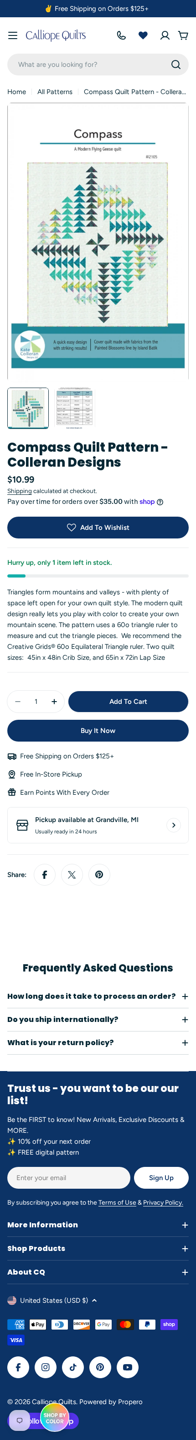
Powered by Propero (111, 1402)
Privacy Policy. (163, 1202)
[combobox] (98, 64)
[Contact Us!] (121, 35)
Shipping (19, 490)
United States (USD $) (54, 1300)
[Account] (165, 35)
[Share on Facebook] (45, 875)
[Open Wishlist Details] (143, 35)
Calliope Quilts (54, 1402)
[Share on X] (72, 875)
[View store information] (173, 825)
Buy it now (98, 731)
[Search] (175, 64)
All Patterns (54, 92)
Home (16, 92)
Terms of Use (117, 1202)
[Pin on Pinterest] (99, 875)
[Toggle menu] (12, 35)
